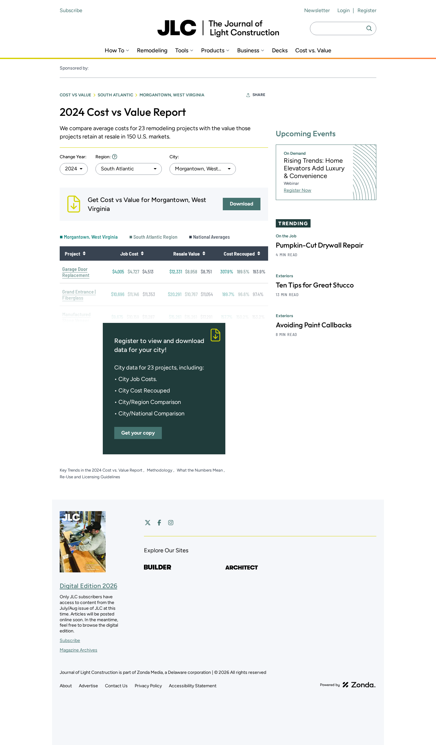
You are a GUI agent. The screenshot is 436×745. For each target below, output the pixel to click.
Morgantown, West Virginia (171, 95)
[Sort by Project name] (84, 253)
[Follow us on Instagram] (171, 522)
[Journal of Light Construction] (218, 28)
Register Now (297, 190)
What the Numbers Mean (200, 470)
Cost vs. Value (313, 50)
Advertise (88, 686)
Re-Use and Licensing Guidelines (90, 476)
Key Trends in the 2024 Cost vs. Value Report (101, 470)
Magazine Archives (78, 650)
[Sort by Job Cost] (142, 253)
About (66, 686)
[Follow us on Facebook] (159, 522)
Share (258, 95)
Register (366, 10)
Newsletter (317, 10)
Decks (280, 50)
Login (343, 10)
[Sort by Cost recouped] (258, 253)
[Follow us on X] (148, 522)
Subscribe (71, 10)
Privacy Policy (148, 686)
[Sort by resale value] (203, 253)
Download (241, 204)
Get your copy (138, 433)
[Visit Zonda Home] (347, 685)
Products (212, 50)
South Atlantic (115, 95)
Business (248, 50)
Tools (181, 50)
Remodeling (152, 50)
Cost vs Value (75, 95)
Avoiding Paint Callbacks (313, 324)
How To (114, 50)
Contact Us (116, 686)
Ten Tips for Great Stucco (315, 284)
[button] (74, 169)
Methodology (160, 470)
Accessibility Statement (192, 686)
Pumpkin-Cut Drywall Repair (320, 245)
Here (114, 156)
